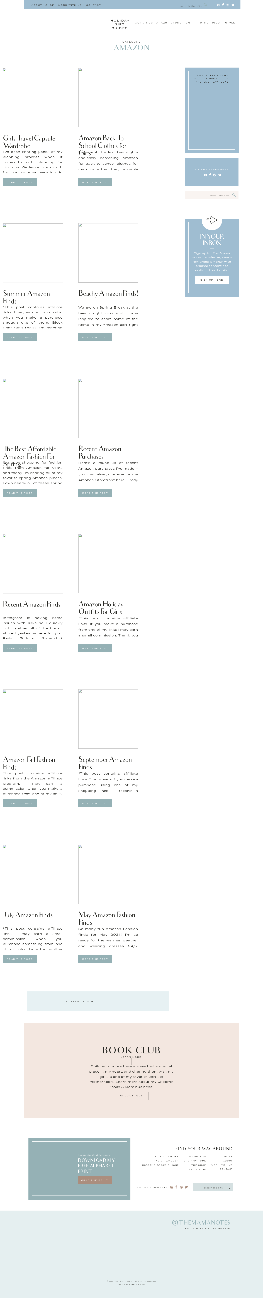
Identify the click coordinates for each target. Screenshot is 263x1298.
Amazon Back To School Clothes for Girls (102, 146)
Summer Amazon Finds (26, 298)
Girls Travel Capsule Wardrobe (29, 142)
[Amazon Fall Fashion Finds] (33, 719)
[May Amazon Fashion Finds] (108, 874)
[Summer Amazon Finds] (33, 253)
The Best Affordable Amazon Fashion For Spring (29, 457)
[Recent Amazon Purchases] (108, 408)
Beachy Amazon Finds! (108, 294)
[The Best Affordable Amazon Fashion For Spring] (33, 408)
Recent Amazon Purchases (99, 453)
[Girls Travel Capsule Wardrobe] (33, 97)
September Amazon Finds (105, 764)
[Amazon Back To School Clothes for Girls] (108, 97)
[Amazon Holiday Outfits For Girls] (108, 563)
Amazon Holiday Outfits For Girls (100, 608)
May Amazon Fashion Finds (106, 919)
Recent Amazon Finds (31, 605)
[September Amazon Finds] (108, 719)
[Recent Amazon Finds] (33, 563)
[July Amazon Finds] (33, 874)
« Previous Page (80, 1001)
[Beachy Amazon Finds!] (108, 253)
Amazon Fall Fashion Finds (29, 764)
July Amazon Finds (27, 915)
